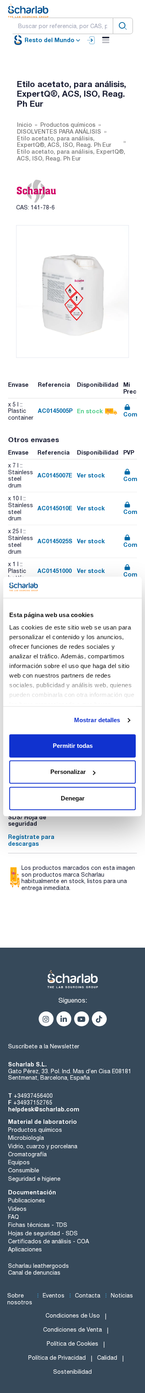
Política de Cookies (72, 1343)
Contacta (87, 1295)
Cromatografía (27, 1154)
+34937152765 (32, 1102)
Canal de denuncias (34, 1272)
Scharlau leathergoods (38, 1266)
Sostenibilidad (72, 1372)
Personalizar (68, 771)
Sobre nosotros (19, 1299)
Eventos (53, 1295)
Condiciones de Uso (73, 1315)
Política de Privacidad (57, 1357)
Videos (17, 1209)
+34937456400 (33, 1095)
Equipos (19, 1162)
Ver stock (91, 475)
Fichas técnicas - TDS (37, 1225)
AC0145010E (54, 508)
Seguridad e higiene (34, 1179)
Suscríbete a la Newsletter (43, 1046)
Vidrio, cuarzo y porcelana (42, 1146)
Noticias (122, 1295)
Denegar (73, 798)
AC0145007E (54, 475)
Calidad (107, 1357)
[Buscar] (123, 26)
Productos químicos (35, 1130)
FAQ (13, 1217)
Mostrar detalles (97, 720)
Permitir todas (73, 745)
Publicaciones (26, 1200)
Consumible (23, 1170)
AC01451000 (54, 570)
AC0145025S (54, 541)
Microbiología (26, 1138)
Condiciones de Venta (72, 1329)
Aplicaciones (25, 1249)
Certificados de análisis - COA (48, 1241)
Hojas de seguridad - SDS (43, 1233)
